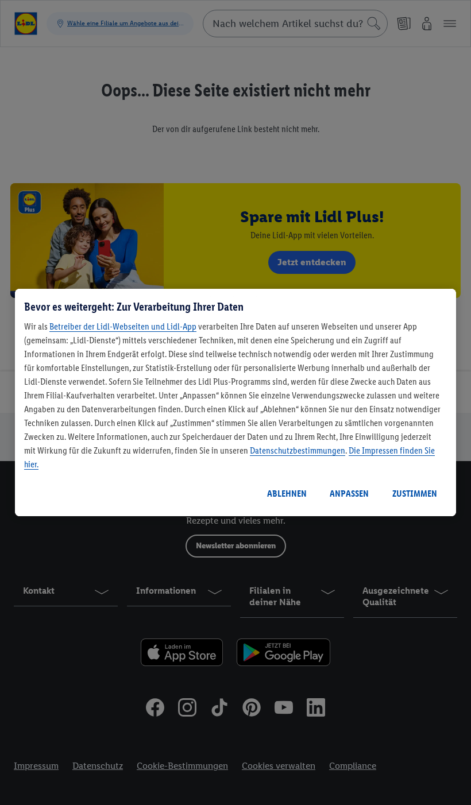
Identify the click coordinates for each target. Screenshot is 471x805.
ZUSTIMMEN (414, 493)
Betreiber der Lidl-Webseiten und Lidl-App (122, 326)
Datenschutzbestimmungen (297, 450)
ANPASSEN (349, 493)
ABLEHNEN (287, 493)
